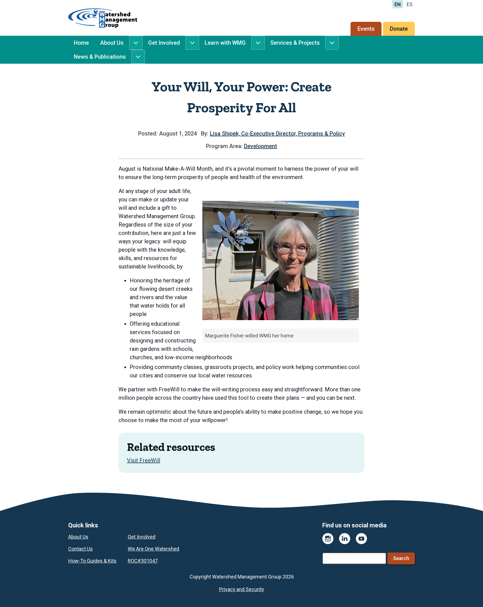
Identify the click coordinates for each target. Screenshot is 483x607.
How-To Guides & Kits (92, 561)
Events (366, 28)
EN (397, 4)
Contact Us (80, 549)
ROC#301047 (143, 561)
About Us (112, 42)
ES (410, 4)
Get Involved (164, 42)
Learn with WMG (225, 42)
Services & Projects (295, 42)
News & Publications (100, 56)
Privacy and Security (241, 589)
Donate (399, 28)
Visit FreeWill (143, 460)
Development (260, 146)
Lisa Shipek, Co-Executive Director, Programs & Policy (277, 133)
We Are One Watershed (153, 549)
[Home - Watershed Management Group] (102, 18)
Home (81, 42)
